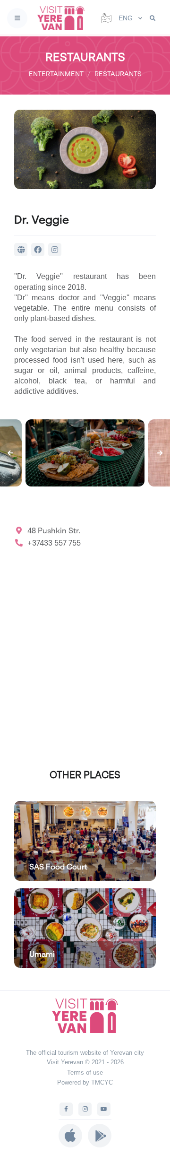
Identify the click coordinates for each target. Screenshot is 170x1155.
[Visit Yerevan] (63, 18)
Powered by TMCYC (85, 1082)
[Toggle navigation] (17, 18)
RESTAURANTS (118, 73)
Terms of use (85, 1072)
